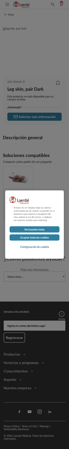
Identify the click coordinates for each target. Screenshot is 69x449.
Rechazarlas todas (34, 229)
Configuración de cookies (34, 247)
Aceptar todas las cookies (34, 237)
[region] (34, 224)
